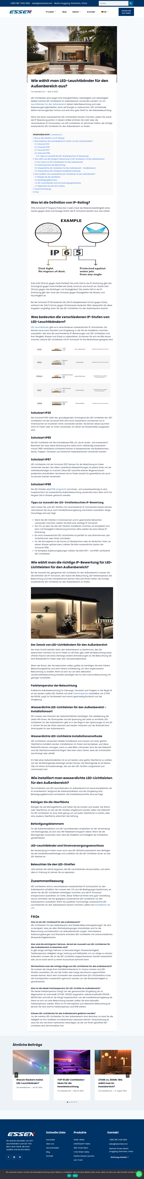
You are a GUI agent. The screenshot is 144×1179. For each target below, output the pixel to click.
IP (32, 208)
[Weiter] (127, 1075)
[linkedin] (14, 1157)
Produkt (50, 11)
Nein (75, 1176)
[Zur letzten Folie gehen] (16, 1075)
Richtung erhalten (119, 1157)
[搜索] (130, 3)
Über (64, 11)
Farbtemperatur (81, 693)
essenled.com (39, 92)
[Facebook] (8, 1157)
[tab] (67, 1102)
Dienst (75, 11)
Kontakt (91, 11)
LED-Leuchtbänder (40, 327)
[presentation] (31, 1062)
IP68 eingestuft (58, 489)
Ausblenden (56, 135)
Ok (69, 1176)
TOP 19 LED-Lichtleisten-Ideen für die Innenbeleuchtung (71, 1083)
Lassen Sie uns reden (126, 11)
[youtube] (20, 1157)
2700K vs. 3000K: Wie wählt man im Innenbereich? (110, 1083)
